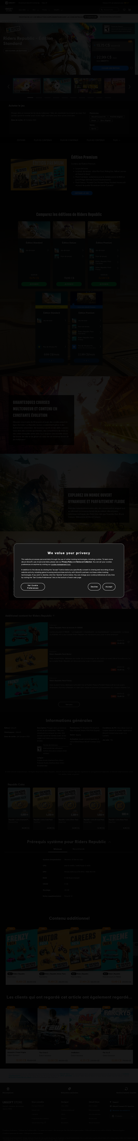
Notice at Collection (84, 562)
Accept (109, 587)
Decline (94, 587)
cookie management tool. (61, 564)
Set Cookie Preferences (32, 586)
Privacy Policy (67, 562)
